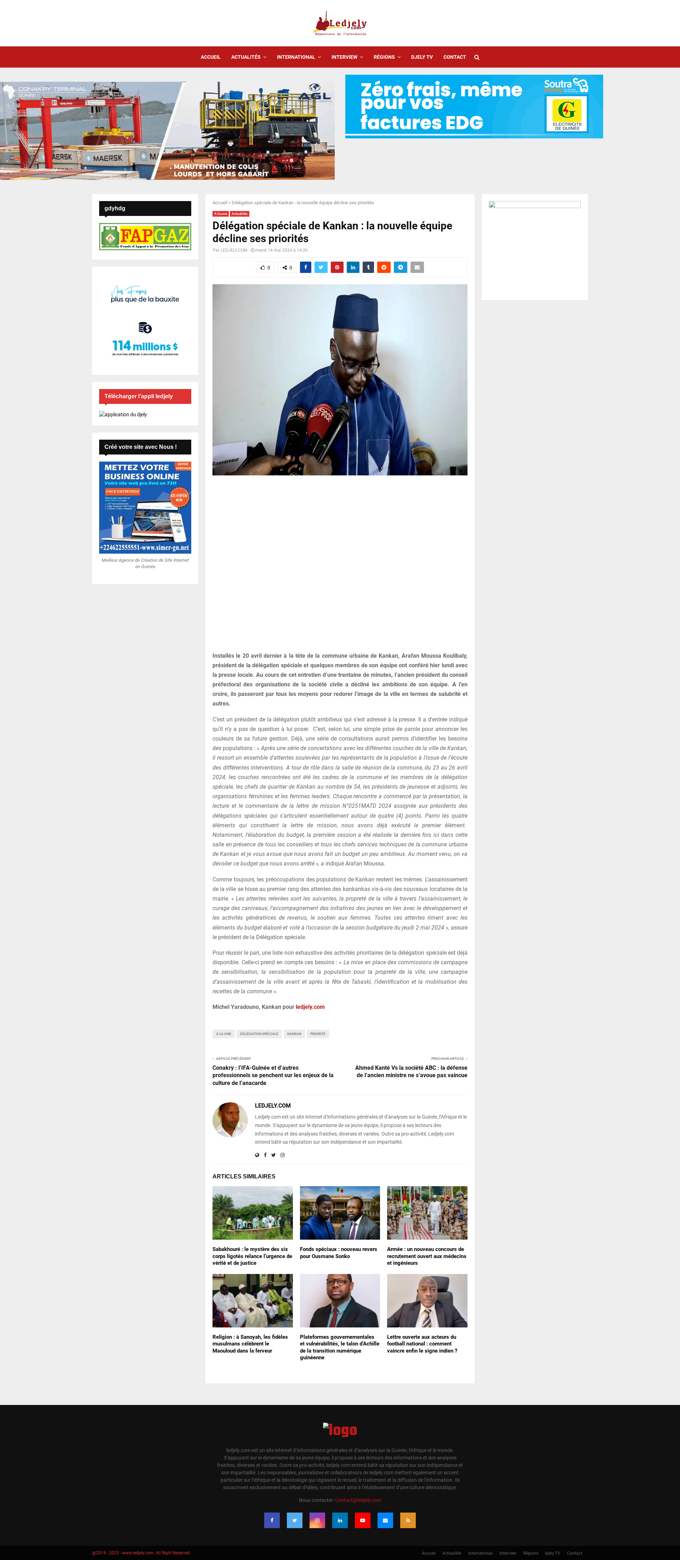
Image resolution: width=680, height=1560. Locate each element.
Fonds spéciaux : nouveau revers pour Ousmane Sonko (338, 1252)
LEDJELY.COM (234, 250)
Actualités (246, 57)
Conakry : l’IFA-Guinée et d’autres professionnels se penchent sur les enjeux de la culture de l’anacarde (273, 1075)
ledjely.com (310, 1007)
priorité (317, 1034)
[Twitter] (294, 1520)
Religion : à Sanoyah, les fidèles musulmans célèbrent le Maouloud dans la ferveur (250, 1344)
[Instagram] (317, 1520)
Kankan (294, 1034)
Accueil (211, 57)
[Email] (385, 1520)
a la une (223, 1034)
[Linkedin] (340, 1520)
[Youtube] (362, 1520)
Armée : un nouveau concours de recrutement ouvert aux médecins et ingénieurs (426, 1256)
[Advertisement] (340, 567)
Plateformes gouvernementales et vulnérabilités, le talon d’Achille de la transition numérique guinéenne (339, 1347)
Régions (384, 57)
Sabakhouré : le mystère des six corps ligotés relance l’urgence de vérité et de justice (252, 1256)
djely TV (422, 57)
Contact (454, 57)
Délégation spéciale (259, 1034)
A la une (220, 214)
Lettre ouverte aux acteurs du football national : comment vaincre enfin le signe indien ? (422, 1344)
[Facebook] (272, 1520)
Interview (344, 57)
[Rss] (408, 1520)
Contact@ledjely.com (358, 1500)
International (296, 57)
